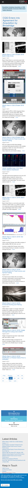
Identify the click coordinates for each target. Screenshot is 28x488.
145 (3, 378)
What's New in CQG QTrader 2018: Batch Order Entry (13, 55)
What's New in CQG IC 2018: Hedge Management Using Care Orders (13, 331)
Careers (4, 471)
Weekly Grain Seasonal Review (10, 458)
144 (22, 375)
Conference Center (7, 470)
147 (11, 378)
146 (7, 378)
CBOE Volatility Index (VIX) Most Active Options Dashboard (12, 169)
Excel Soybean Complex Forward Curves (12, 444)
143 (18, 375)
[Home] (23, 2)
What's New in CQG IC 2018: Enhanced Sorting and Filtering (12, 303)
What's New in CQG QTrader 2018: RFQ (13, 106)
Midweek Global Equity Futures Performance (13, 449)
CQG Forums (5, 468)
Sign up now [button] (14, 425)
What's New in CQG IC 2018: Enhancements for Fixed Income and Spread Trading (13, 271)
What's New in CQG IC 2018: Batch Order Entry (13, 198)
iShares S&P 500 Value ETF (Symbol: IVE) (12, 452)
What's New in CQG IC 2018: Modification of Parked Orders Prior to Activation (14, 357)
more (19, 66)
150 (22, 378)
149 (18, 378)
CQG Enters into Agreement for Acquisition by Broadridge (11, 21)
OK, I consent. (5, 485)
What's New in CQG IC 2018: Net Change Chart (12, 237)
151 (3, 381)
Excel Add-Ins (5, 451)
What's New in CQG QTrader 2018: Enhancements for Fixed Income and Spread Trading (13, 138)
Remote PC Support (7, 473)
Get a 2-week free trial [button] (14, 413)
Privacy (14, 472)
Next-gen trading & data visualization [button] (14, 419)
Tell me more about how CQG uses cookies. (11, 480)
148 (15, 378)
